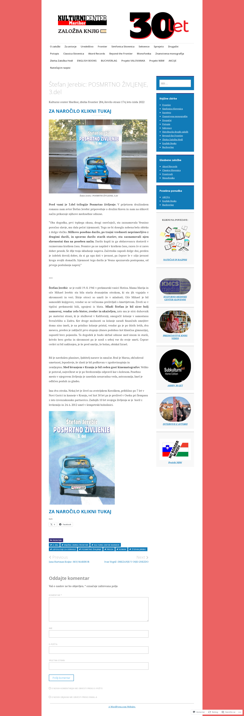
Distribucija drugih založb (175, 131)
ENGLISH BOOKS (87, 60)
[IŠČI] (175, 83)
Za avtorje (71, 46)
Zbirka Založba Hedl (61, 60)
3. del (55, 545)
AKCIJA (166, 197)
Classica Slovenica (73, 53)
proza (110, 549)
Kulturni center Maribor (106, 545)
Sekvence (144, 46)
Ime (50, 628)
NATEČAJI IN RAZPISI (175, 259)
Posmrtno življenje (91, 549)
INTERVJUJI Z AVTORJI (175, 424)
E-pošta (53, 644)
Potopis (54, 53)
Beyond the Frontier (121, 53)
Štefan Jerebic (139, 549)
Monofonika (144, 53)
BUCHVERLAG (109, 60)
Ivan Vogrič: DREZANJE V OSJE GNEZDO (126, 559)
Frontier (102, 46)
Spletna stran (57, 660)
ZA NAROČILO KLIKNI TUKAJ (80, 111)
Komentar (55, 595)
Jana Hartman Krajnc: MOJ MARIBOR (69, 559)
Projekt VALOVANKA (133, 60)
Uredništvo (87, 46)
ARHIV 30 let (175, 385)
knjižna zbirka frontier (76, 545)
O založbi (55, 46)
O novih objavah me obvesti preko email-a (74, 697)
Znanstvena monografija (169, 53)
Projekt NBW (156, 60)
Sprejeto (159, 46)
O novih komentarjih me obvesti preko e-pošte (77, 688)
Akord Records (96, 53)
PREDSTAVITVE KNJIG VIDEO (175, 337)
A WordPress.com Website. (122, 706)
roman (122, 549)
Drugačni (173, 46)
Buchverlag (168, 147)
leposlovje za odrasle (64, 549)
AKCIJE (172, 60)
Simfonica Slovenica (122, 46)
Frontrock (167, 174)
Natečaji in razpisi (60, 67)
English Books (169, 143)
